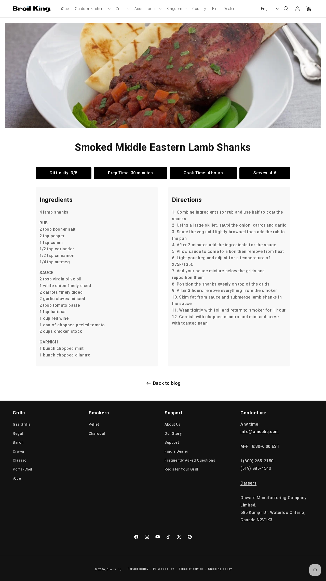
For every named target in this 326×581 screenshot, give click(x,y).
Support (172, 442)
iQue (17, 478)
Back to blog (167, 383)
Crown (18, 451)
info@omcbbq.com (259, 431)
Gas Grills (22, 424)
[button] (92, 8)
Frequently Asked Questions (190, 460)
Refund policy (138, 569)
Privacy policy (163, 569)
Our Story (173, 433)
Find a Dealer (176, 451)
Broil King (114, 569)
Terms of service (191, 569)
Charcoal (97, 433)
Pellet (94, 424)
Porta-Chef (23, 469)
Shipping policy (220, 569)
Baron (18, 442)
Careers (248, 483)
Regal (18, 433)
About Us (173, 424)
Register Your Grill (181, 469)
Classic (19, 460)
